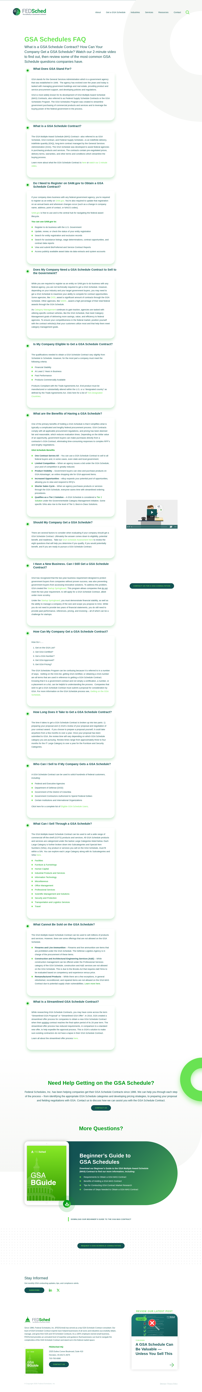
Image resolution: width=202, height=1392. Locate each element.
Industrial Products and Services (50, 873)
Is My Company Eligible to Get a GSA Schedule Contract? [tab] (73, 344)
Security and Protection (46, 898)
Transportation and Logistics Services (52, 902)
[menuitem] (98, 12)
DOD (53, 297)
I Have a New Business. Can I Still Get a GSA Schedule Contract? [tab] (71, 565)
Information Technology (46, 877)
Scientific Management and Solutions (52, 894)
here (39, 855)
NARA (64, 301)
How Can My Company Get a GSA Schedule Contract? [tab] (70, 631)
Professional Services (45, 890)
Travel (38, 906)
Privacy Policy (172, 1384)
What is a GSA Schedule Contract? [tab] (57, 126)
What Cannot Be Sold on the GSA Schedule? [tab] (64, 924)
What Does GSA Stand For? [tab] (52, 68)
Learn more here (92, 983)
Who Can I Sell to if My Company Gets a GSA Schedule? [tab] (72, 764)
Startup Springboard (56, 588)
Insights (141, 1319)
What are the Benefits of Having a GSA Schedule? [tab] (67, 413)
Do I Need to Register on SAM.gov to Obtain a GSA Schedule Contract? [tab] (68, 184)
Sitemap (163, 1384)
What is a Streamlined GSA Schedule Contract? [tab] (66, 1001)
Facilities (39, 860)
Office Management (44, 885)
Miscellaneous (41, 881)
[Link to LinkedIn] (50, 1290)
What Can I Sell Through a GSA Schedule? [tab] (62, 823)
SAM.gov (60, 201)
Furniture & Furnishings (46, 865)
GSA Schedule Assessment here (78, 540)
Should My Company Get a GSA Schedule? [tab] (63, 522)
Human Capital (42, 869)
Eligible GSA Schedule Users (74, 806)
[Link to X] (58, 1290)
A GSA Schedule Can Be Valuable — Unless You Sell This (154, 1349)
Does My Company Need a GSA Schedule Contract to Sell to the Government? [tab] (74, 271)
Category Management (45, 310)
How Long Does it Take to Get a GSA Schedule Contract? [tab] (72, 712)
